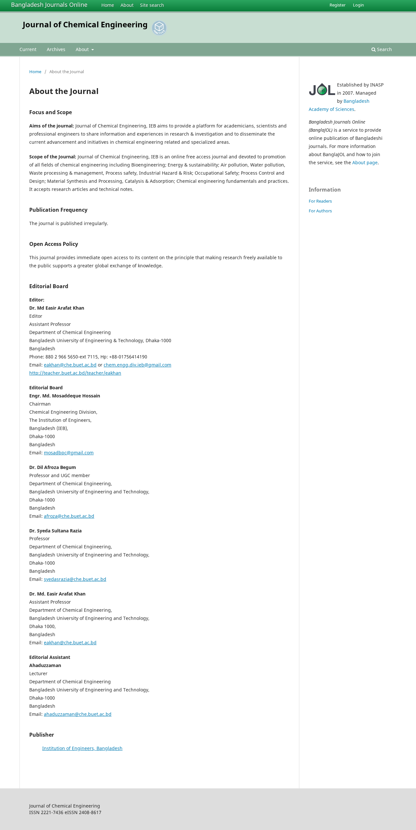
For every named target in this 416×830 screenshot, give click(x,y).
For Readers (320, 201)
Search (384, 49)
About (127, 5)
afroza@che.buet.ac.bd (69, 516)
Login (358, 5)
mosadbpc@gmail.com (69, 452)
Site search (152, 5)
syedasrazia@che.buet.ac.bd (75, 579)
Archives (56, 49)
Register (337, 5)
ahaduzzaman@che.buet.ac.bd (77, 714)
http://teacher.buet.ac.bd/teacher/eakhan (75, 373)
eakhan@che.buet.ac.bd (70, 365)
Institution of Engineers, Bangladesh (82, 748)
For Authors (320, 211)
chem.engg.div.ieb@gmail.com (137, 365)
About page (365, 162)
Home (107, 5)
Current (28, 49)
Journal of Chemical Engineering (85, 24)
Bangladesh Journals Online (49, 4)
